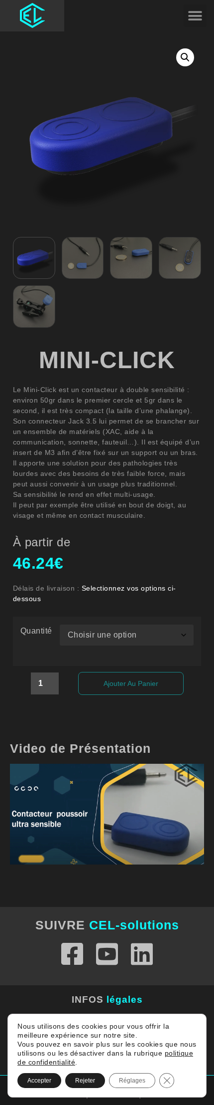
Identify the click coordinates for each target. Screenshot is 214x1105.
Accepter (39, 1080)
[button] (195, 15)
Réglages (132, 1080)
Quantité (36, 631)
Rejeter (85, 1080)
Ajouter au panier (131, 683)
